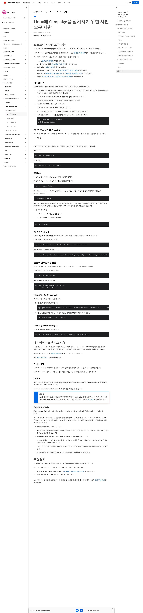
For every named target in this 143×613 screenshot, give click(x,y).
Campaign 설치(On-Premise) (12, 98)
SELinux (120, 40)
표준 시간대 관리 (11, 126)
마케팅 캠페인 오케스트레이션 (13, 44)
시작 (5, 36)
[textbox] (14, 17)
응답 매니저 (6, 48)
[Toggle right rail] (116, 8)
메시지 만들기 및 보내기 (9, 40)
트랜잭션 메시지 (7, 75)
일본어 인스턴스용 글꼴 (63, 76)
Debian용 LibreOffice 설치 (53, 73)
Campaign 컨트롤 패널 (10, 166)
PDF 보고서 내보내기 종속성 (126, 36)
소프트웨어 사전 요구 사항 (125, 28)
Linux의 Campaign (10, 110)
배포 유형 (7, 90)
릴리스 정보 (6, 32)
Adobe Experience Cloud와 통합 (12, 63)
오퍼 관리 (6, 71)
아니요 (126, 16)
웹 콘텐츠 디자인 (8, 55)
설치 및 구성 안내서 (8, 83)
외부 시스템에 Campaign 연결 (12, 146)
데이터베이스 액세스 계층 (69, 70)
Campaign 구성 (8, 138)
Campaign (44, 12)
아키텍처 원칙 (8, 86)
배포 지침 (8, 102)
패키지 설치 (10, 118)
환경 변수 (91, 400)
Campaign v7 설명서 (9, 28)
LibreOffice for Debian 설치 (125, 52)
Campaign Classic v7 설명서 (59, 12)
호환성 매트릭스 (79, 53)
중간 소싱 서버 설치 (12, 130)
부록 (6, 150)
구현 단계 (119, 71)
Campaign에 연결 (9, 142)
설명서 (36, 12)
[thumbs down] (81, 610)
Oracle (120, 67)
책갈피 (120, 21)
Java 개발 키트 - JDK (58, 64)
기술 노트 (6, 162)
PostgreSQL (121, 63)
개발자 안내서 (7, 158)
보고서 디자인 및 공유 (9, 52)
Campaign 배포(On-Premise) (13, 134)
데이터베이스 (42, 357)
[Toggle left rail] (26, 8)
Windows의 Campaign (11, 106)
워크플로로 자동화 (9, 67)
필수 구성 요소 (11, 114)
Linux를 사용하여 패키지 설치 (74, 471)
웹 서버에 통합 (11, 122)
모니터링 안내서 (7, 154)
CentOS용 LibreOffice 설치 (73, 73)
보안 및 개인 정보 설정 (10, 94)
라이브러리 (50, 67)
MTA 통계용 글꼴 (47, 76)
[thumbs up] (77, 610)
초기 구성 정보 (100, 480)
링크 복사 (128, 21)
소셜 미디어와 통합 (8, 79)
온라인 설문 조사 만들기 (9, 59)
